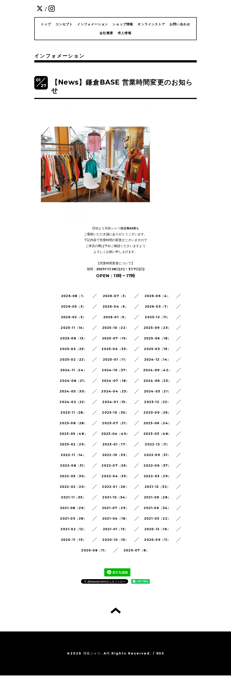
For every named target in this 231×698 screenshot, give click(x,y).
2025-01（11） (115, 359)
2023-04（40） (115, 434)
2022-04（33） (115, 476)
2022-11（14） (73, 455)
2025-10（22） (115, 328)
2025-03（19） (157, 349)
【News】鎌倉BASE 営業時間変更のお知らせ (122, 86)
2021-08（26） (73, 508)
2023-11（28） (73, 412)
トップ (46, 24)
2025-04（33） (115, 349)
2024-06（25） (157, 381)
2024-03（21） (157, 391)
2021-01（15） (115, 529)
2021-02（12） (73, 529)
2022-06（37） (157, 465)
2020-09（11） (157, 540)
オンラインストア (151, 24)
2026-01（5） (115, 317)
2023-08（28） (73, 423)
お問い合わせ (180, 24)
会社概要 (106, 33)
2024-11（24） (73, 370)
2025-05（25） (73, 349)
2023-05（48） (74, 434)
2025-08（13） (73, 338)
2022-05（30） (73, 476)
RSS (160, 653)
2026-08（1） (73, 296)
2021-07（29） (115, 508)
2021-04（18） (115, 518)
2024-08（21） (73, 381)
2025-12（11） (157, 317)
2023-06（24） (157, 423)
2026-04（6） (116, 306)
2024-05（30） (74, 391)
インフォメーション (92, 24)
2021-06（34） (157, 508)
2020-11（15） (73, 540)
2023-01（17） (115, 444)
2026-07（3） (115, 296)
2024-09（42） (157, 370)
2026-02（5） (73, 317)
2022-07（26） (115, 465)
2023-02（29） (73, 444)
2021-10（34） (115, 497)
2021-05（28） (73, 518)
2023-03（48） (157, 434)
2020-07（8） (136, 550)
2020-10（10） (115, 540)
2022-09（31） (157, 455)
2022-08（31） (73, 465)
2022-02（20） (73, 487)
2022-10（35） (115, 455)
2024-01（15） (115, 402)
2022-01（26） (115, 487)
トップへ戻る (116, 610)
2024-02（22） (73, 402)
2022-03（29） (157, 476)
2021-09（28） (157, 497)
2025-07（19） (115, 338)
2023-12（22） (157, 402)
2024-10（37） (115, 370)
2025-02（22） (73, 359)
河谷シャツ (91, 653)
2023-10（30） (115, 412)
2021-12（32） (157, 487)
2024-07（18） (115, 381)
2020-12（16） (157, 529)
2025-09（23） (157, 328)
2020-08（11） (94, 550)
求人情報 (125, 33)
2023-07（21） (115, 423)
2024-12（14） (157, 359)
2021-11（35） (73, 497)
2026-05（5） (73, 306)
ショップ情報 (123, 24)
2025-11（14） (73, 328)
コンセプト (64, 24)
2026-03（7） (157, 306)
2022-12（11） (157, 444)
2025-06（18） (157, 338)
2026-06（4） (158, 296)
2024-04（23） (115, 391)
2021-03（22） (157, 518)
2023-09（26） (157, 412)
